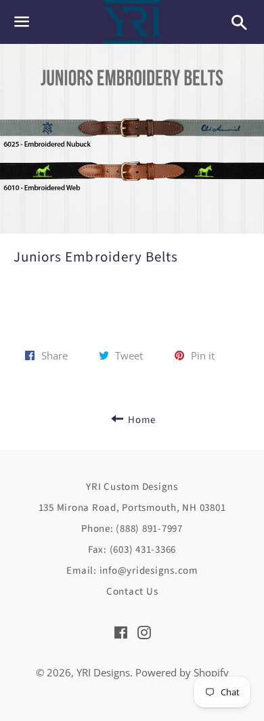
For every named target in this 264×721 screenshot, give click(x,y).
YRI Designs (103, 672)
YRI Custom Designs (132, 487)
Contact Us (132, 592)
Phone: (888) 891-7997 (132, 529)
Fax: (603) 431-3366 (132, 550)
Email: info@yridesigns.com (132, 571)
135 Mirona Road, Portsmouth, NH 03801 (132, 508)
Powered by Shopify (182, 672)
